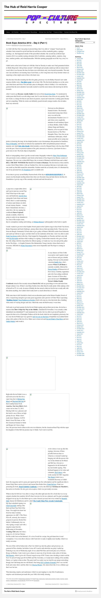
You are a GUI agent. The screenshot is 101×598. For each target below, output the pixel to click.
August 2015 (80, 263)
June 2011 (79, 337)
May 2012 (79, 319)
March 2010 (79, 350)
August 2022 (80, 142)
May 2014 (79, 279)
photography (13, 580)
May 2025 (79, 85)
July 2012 (79, 316)
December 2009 (80, 353)
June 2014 (79, 277)
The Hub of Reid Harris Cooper (25, 7)
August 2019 (80, 206)
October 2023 (80, 117)
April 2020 (79, 192)
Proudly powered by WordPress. (84, 591)
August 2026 (80, 58)
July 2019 (79, 208)
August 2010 (80, 343)
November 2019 (80, 200)
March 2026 (79, 67)
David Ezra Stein (50, 94)
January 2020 (80, 197)
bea (38, 579)
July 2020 (79, 186)
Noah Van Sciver (11, 236)
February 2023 (80, 131)
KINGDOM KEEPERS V (54, 174)
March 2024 (79, 108)
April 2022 (79, 149)
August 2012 (80, 314)
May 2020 (79, 190)
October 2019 (80, 202)
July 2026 (79, 60)
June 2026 (79, 62)
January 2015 (80, 270)
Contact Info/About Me (70, 32)
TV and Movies (22, 580)
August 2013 (80, 293)
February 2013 (80, 303)
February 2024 (80, 110)
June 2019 (79, 209)
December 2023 (80, 113)
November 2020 (80, 179)
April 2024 (79, 106)
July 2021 (79, 165)
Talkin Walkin (10, 321)
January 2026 (80, 71)
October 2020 (80, 181)
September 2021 (80, 161)
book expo (42, 579)
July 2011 (79, 335)
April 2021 (79, 170)
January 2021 (80, 176)
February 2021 (80, 174)
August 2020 (80, 184)
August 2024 (80, 99)
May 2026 (79, 64)
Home (8, 32)
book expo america (50, 579)
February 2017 (80, 250)
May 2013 (79, 298)
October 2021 (80, 160)
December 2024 (80, 92)
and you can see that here (41, 317)
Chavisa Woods (37, 565)
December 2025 (80, 72)
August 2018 (80, 227)
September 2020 (80, 183)
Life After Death (23, 146)
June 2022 (79, 145)
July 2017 (79, 243)
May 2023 (79, 126)
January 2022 (80, 154)
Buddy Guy (58, 262)
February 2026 (80, 69)
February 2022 (80, 152)
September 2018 (80, 225)
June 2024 (79, 103)
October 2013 (80, 289)
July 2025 (79, 81)
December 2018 (80, 220)
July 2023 (79, 122)
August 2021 (80, 163)
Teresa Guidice (52, 269)
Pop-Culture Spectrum (26, 45)
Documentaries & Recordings (28, 32)
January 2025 (80, 90)
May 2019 (79, 211)
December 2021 (80, 156)
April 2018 (79, 234)
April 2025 (79, 87)
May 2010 (79, 346)
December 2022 (80, 135)
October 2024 (80, 96)
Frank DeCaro (51, 484)
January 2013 (80, 305)
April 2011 (79, 341)
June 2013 (79, 296)
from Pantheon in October (20, 300)
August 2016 (80, 255)
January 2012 (80, 327)
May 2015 (79, 264)
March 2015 (79, 268)
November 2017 (80, 238)
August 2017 (80, 241)
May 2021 (79, 168)
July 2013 (79, 295)
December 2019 (80, 199)
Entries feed (79, 49)
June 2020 (79, 188)
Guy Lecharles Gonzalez (48, 562)
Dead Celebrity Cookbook (28, 486)
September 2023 (80, 119)
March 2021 (79, 172)
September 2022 (80, 140)
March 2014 (79, 282)
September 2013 (80, 291)
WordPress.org (80, 53)
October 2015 (80, 261)
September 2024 (80, 97)
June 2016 (79, 257)
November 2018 (80, 222)
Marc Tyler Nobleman (60, 155)
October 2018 (80, 224)
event (66, 579)
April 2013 (79, 300)
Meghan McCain (18, 401)
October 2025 (80, 76)
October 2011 (80, 330)
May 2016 (79, 259)
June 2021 (79, 167)
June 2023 (79, 124)
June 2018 (79, 231)
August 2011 (80, 334)
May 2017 (79, 245)
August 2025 (80, 80)
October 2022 (80, 138)
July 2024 (79, 101)
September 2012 (80, 312)
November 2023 (80, 115)
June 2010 (79, 344)
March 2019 (79, 215)
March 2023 (79, 129)
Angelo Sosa (23, 196)
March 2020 (79, 193)
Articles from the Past (45, 32)
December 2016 (80, 254)
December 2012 (80, 307)
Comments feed (80, 51)
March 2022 (79, 151)
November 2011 (80, 328)
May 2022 (79, 147)
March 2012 (79, 323)
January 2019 (80, 218)
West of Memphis (11, 144)
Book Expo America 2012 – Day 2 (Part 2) (57, 39)
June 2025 (79, 83)
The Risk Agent (26, 82)
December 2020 (80, 177)
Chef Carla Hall (11, 506)
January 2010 (80, 351)
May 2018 (79, 232)
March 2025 (79, 88)
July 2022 (79, 144)
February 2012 (80, 325)
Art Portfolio (15, 32)
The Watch (51, 477)
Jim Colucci (58, 472)
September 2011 (80, 332)
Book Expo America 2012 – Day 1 (16, 39)
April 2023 (79, 128)
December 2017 (80, 236)
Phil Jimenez (10, 555)
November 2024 (80, 94)
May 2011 (79, 339)
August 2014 (80, 275)
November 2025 (80, 74)
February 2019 (80, 216)
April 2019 (79, 213)
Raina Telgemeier (26, 245)
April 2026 (79, 65)
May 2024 (79, 104)
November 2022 (80, 136)
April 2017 (79, 247)
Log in (78, 48)
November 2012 (80, 309)
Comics (62, 579)
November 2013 (80, 287)
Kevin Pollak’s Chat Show (54, 319)
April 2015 (79, 266)
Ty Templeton (26, 170)
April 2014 (79, 280)
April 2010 (79, 348)
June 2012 (79, 318)
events (8, 580)
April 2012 (79, 321)
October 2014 (80, 273)
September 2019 (80, 204)
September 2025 (80, 78)
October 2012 (80, 311)
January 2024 (80, 112)
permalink (36, 580)
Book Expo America (24, 579)
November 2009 (80, 355)
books (58, 579)
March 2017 (79, 248)
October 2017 (80, 240)
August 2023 (80, 120)
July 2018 (79, 229)
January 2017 (80, 252)
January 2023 (80, 133)
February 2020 (80, 195)
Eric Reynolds (13, 238)
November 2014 (80, 271)
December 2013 (80, 286)
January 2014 (80, 284)
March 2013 (79, 302)
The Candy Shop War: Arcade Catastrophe (47, 501)
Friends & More (58, 32)
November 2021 (80, 158)
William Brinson (38, 222)
